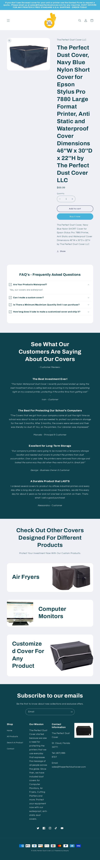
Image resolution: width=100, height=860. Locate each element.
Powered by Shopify (62, 850)
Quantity (60, 193)
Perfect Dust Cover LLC (45, 850)
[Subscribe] (71, 712)
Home (9, 731)
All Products (12, 736)
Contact (10, 749)
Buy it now (75, 216)
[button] (8, 20)
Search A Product (15, 743)
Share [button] (62, 251)
